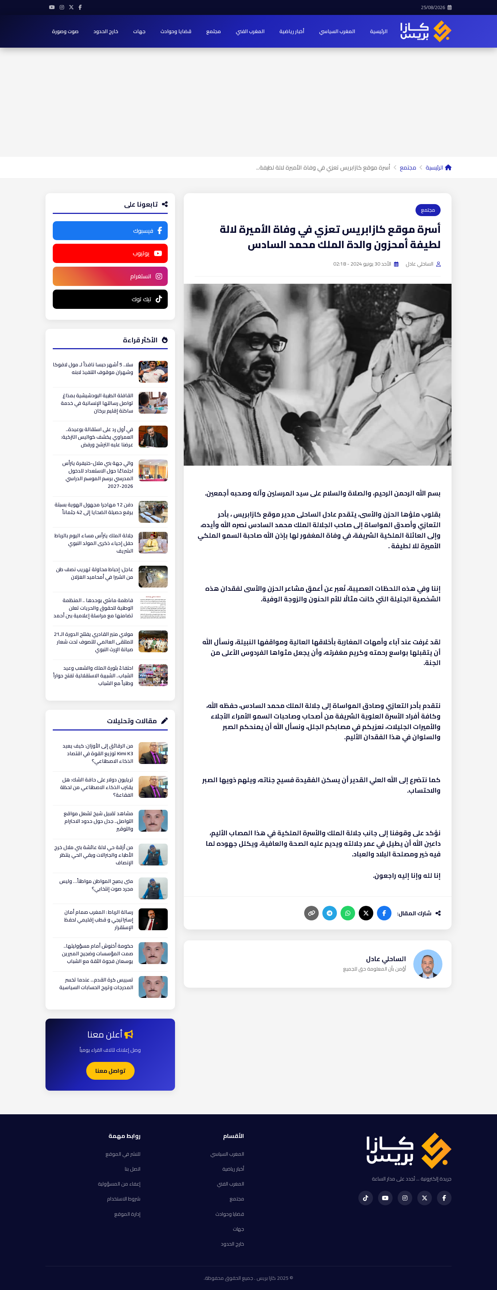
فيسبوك (143, 230)
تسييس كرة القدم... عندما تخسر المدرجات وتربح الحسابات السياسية (96, 983)
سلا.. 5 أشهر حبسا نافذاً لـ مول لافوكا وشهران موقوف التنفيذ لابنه (93, 368)
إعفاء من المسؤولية (119, 1184)
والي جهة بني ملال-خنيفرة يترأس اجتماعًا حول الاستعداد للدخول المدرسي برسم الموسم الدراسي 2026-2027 (97, 474)
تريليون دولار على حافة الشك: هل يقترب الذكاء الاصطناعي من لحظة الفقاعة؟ (96, 787)
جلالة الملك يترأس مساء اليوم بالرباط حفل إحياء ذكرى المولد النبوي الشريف (94, 543)
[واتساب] (348, 913)
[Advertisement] (248, 102)
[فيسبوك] (384, 913)
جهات (139, 31)
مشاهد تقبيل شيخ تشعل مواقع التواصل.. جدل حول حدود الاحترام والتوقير (98, 821)
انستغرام (140, 276)
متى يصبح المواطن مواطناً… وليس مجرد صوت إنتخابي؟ (96, 884)
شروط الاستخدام (123, 1198)
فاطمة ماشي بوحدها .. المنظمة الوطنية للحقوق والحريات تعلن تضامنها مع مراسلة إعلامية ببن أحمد (93, 608)
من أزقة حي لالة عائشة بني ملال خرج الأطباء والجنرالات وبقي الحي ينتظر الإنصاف (93, 855)
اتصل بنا (132, 1169)
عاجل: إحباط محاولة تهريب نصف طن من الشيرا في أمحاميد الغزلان (94, 573)
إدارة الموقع (127, 1214)
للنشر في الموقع (123, 1154)
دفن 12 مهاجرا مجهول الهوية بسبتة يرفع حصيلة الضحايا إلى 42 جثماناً (94, 508)
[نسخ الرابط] (311, 913)
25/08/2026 (433, 7)
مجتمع (213, 31)
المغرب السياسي (337, 31)
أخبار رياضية (291, 31)
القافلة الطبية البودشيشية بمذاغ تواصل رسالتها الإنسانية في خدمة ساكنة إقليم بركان (97, 403)
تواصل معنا (110, 1070)
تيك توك (141, 299)
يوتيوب (141, 253)
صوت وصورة (65, 31)
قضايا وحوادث (175, 31)
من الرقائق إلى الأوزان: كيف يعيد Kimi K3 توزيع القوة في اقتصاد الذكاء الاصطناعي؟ (98, 753)
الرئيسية (378, 31)
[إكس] (366, 913)
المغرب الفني (250, 31)
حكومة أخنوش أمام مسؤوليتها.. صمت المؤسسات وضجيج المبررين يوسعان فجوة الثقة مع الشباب (97, 953)
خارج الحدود (106, 31)
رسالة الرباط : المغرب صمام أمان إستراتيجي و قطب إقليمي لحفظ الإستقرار (98, 919)
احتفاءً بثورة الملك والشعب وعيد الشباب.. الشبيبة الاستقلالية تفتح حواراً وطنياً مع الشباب (93, 675)
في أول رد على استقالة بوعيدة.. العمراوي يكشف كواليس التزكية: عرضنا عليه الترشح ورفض (97, 437)
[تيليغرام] (329, 913)
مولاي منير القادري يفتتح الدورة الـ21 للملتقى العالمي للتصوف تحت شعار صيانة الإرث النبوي (93, 641)
